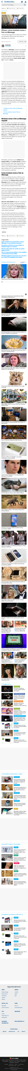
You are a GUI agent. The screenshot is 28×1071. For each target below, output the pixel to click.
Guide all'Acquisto (18, 1007)
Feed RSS (4, 1031)
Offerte (3, 999)
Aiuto (18, 1065)
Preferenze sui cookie (12, 1065)
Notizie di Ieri (4, 993)
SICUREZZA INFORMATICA (19, 693)
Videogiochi (4, 1017)
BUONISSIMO (11, 1062)
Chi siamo (6, 1064)
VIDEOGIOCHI (16, 686)
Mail (22, 4)
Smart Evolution (5, 1007)
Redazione (17, 1011)
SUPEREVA (17, 1062)
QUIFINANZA (23, 1061)
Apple (16, 993)
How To (16, 1005)
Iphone (4, 232)
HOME (2, 10)
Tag (18, 1031)
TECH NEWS (16, 792)
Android (16, 992)
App (15, 995)
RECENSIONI (16, 777)
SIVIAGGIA (18, 1061)
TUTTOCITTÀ (11, 1061)
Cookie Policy (21, 1064)
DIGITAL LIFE (5, 1003)
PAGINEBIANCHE (6, 1061)
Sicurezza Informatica (5, 1022)
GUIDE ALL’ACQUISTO (18, 701)
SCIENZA (16, 855)
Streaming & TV (5, 1015)
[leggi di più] (26, 46)
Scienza (3, 997)
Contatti (23, 1031)
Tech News (4, 995)
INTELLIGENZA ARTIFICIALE (19, 716)
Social (3, 1013)
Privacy (16, 1064)
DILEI (15, 1061)
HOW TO (6, 10)
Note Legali (11, 1064)
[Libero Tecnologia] (14, 1029)
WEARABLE (16, 863)
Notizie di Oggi (5, 992)
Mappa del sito (12, 1031)
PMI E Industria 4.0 (19, 1021)
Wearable (4, 1005)
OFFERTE (16, 723)
